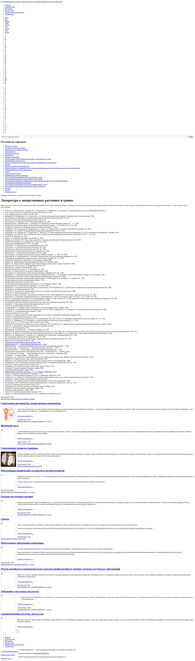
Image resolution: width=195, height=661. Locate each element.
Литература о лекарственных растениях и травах (18, 399)
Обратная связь (6, 658)
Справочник (9, 14)
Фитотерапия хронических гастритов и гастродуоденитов (25, 186)
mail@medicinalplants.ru (41, 653)
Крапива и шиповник (12, 157)
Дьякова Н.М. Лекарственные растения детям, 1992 (23, 342)
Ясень (7, 32)
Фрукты (7, 188)
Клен (6, 18)
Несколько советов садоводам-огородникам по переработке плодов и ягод (30, 162)
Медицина (8, 9)
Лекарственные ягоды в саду (15, 161)
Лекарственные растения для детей (30, 466)
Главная (7, 5)
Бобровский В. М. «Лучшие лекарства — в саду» (35, 421)
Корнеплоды (9, 155)
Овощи (7, 164)
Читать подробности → (26, 416)
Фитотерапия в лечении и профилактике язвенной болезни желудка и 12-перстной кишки (36, 181)
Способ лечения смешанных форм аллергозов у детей (23, 177)
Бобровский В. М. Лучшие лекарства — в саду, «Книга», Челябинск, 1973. (31, 372)
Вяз (6, 19)
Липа (7, 23)
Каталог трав (9, 10)
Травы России (10, 7)
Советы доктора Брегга (13, 173)
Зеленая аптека (10, 152)
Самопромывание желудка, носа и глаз (18, 170)
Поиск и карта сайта (8, 655)
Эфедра (7, 190)
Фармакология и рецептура (14, 12)
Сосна (7, 29)
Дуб (6, 30)
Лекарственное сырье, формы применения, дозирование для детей (28, 159)
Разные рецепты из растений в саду (17, 166)
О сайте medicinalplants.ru (9, 651)
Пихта (7, 25)
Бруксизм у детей (11, 146)
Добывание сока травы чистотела (16, 150)
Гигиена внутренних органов (15, 148)
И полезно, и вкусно (12, 153)
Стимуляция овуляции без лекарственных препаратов (23, 179)
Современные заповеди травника (16, 175)
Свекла (7, 172)
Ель (6, 27)
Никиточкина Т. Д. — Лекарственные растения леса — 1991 (26, 344)
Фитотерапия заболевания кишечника (18, 183)
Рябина (7, 21)
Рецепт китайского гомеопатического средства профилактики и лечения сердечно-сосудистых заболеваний (42, 168)
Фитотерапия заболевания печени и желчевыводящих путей (26, 184)
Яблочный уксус (10, 192)
